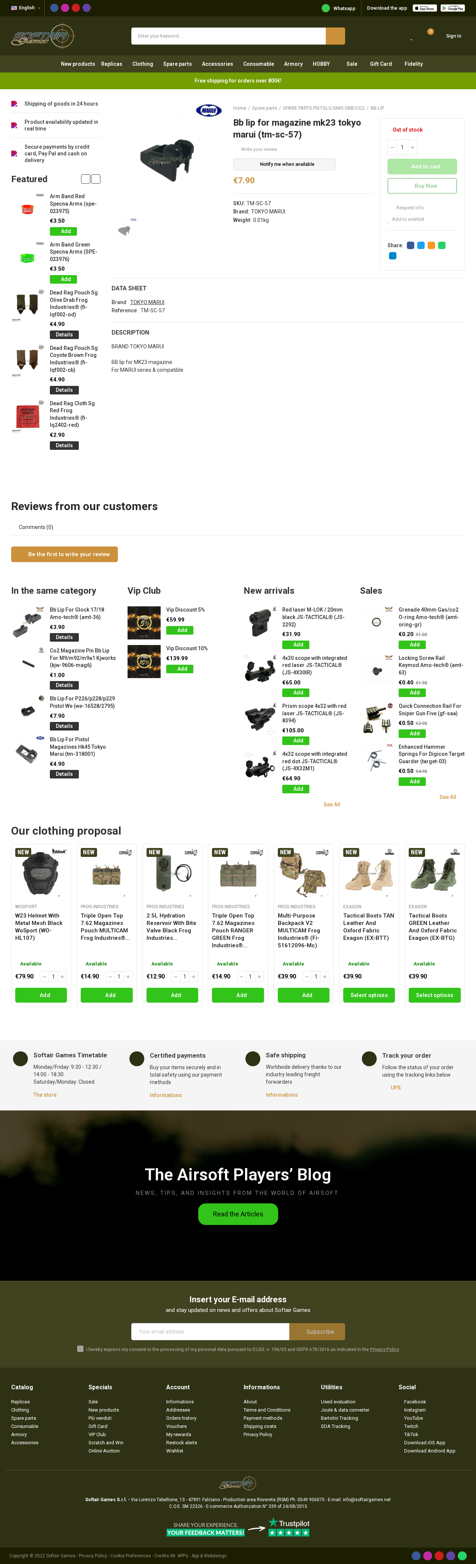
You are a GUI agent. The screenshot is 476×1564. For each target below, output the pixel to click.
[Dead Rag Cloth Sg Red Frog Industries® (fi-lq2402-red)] (27, 416)
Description (130, 332)
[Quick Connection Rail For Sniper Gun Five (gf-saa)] (376, 719)
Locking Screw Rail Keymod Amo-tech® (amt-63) (431, 665)
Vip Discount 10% (187, 648)
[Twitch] (87, 8)
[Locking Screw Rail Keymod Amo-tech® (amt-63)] (376, 671)
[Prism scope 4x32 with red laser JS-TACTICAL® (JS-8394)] (260, 719)
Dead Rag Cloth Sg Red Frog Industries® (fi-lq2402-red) (72, 414)
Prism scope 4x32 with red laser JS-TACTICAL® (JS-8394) (314, 713)
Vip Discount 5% (185, 610)
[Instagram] (65, 8)
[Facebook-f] (54, 8)
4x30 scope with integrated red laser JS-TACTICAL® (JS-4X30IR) (314, 665)
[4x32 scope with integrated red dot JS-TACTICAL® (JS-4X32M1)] (260, 767)
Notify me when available (287, 164)
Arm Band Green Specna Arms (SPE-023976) (73, 252)
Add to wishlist (408, 219)
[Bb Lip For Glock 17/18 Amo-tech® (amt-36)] (27, 622)
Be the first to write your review (68, 554)
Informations (166, 1095)
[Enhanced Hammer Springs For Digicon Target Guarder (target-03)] (376, 760)
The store (45, 1095)
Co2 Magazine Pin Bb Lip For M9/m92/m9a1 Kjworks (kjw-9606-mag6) (83, 658)
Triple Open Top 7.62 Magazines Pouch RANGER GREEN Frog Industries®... (233, 930)
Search (335, 36)
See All (332, 804)
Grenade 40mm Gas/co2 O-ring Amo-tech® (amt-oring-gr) (429, 617)
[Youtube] (76, 8)
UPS (396, 1088)
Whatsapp (345, 8)
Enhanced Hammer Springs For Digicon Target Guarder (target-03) (431, 754)
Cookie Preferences (130, 1555)
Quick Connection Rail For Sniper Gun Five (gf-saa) (430, 709)
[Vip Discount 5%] (144, 622)
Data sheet (129, 288)
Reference (124, 310)
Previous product (440, 108)
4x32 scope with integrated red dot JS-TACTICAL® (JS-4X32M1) (314, 761)
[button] (85, 179)
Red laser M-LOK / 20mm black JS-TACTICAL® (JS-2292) (313, 617)
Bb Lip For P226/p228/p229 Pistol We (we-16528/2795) (82, 702)
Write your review (259, 149)
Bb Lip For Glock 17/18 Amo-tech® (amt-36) (77, 613)
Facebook (410, 245)
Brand (119, 302)
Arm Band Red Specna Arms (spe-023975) (73, 203)
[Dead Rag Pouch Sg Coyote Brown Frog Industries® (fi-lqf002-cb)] (27, 361)
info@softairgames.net (367, 1499)
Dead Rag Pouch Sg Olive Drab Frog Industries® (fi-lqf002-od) (74, 303)
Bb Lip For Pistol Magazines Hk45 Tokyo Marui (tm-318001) (78, 746)
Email (431, 245)
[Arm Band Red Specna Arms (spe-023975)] (27, 209)
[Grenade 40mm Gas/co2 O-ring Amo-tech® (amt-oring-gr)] (376, 622)
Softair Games (60, 1555)
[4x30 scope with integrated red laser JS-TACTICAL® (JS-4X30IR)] (260, 671)
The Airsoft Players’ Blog (238, 1174)
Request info (409, 207)
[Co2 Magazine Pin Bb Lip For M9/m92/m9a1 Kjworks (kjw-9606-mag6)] (27, 663)
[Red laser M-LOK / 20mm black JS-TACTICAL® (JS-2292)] (260, 622)
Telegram (392, 255)
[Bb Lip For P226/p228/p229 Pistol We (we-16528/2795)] (27, 711)
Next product (459, 108)
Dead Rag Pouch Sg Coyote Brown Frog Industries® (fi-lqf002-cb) (74, 359)
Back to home (450, 108)
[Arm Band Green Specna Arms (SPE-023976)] (27, 257)
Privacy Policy (384, 1349)
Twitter (421, 245)
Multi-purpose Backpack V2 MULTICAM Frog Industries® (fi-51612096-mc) (299, 930)
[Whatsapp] (462, 1555)
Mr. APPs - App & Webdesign (198, 1555)
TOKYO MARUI (268, 212)
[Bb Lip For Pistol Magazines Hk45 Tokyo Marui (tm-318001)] (27, 752)
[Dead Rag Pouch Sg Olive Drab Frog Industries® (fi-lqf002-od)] (27, 305)
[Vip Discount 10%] (144, 661)
